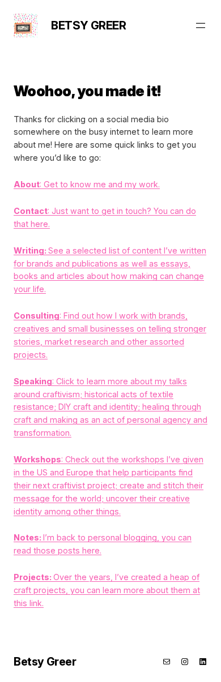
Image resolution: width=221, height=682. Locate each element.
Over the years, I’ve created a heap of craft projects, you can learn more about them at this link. (107, 590)
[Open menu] (200, 25)
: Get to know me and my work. (87, 184)
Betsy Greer (88, 25)
